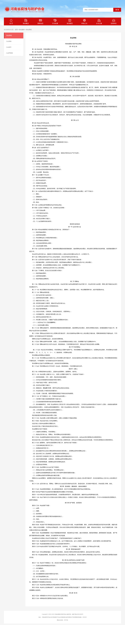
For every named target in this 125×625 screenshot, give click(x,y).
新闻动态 (40, 23)
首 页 (11, 23)
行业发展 (55, 23)
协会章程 (29, 29)
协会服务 (22, 29)
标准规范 (70, 23)
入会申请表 (9, 53)
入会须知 (8, 41)
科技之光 (84, 23)
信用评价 (114, 23)
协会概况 (26, 23)
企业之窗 (99, 23)
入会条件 (8, 47)
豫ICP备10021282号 (77, 614)
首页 (16, 29)
